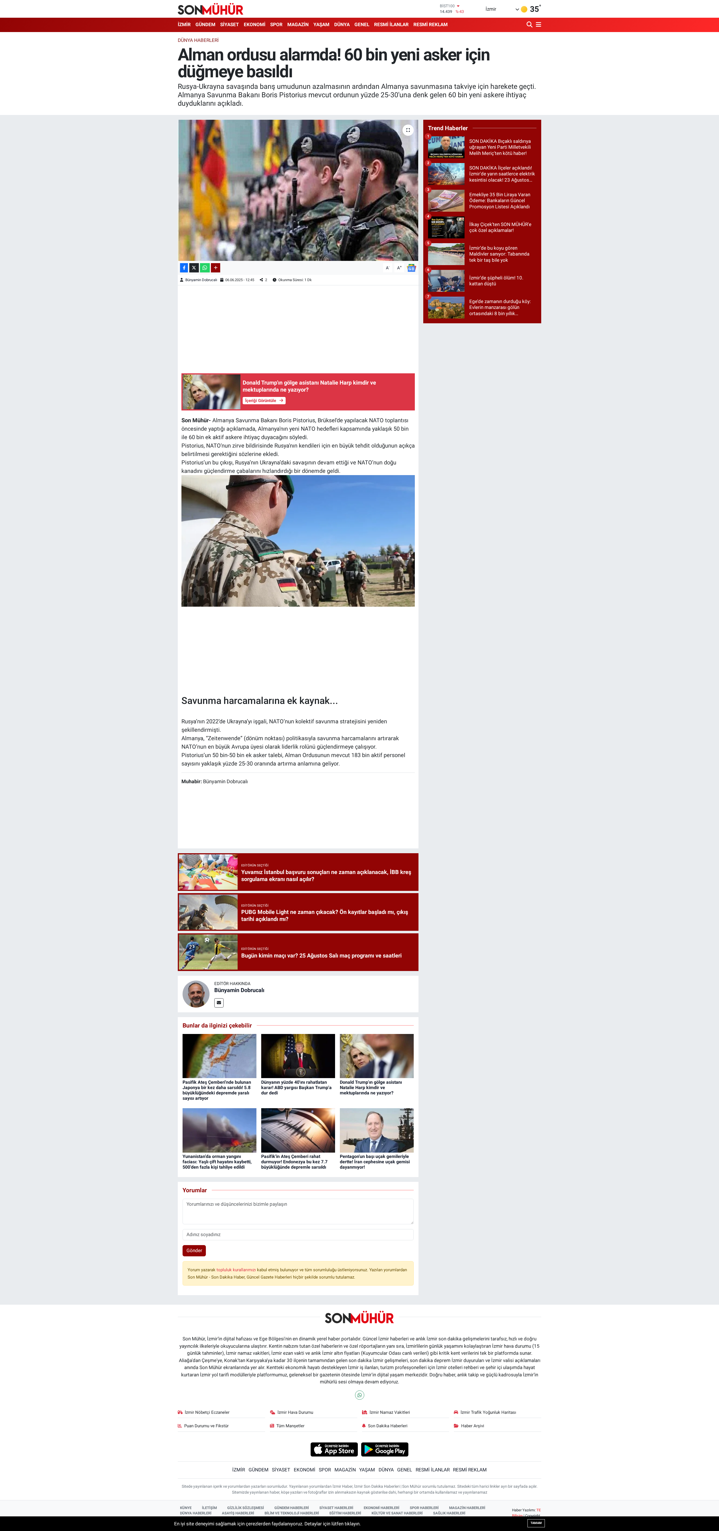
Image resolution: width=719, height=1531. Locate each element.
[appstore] (334, 1449)
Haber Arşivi (472, 1425)
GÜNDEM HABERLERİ (291, 1508)
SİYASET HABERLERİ (336, 1508)
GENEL (361, 24)
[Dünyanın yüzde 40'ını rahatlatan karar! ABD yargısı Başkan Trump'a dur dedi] (298, 1055)
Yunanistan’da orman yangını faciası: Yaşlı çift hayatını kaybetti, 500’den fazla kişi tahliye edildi (217, 1162)
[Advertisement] (298, 328)
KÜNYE (186, 1508)
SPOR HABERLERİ (424, 1508)
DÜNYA (342, 24)
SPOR (276, 24)
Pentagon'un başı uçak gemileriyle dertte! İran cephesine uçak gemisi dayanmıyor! (375, 1162)
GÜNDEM (205, 24)
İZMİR (184, 24)
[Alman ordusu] (298, 540)
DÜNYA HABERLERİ (195, 1513)
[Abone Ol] (411, 267)
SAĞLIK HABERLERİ (449, 1513)
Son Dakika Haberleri (388, 1425)
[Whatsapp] (359, 1395)
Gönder (194, 1250)
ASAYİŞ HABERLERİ (238, 1513)
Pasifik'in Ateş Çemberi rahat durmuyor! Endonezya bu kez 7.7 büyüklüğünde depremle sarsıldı (294, 1162)
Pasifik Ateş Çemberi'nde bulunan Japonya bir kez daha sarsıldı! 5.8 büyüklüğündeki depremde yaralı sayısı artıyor (217, 1090)
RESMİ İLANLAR (391, 24)
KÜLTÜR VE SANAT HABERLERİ (397, 1513)
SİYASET (229, 24)
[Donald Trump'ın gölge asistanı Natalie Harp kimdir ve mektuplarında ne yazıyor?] (377, 1055)
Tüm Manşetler (290, 1425)
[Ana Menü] (537, 25)
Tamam (536, 1523)
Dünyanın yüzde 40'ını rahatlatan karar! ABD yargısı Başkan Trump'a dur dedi (296, 1088)
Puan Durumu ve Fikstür (206, 1425)
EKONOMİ (254, 24)
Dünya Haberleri (198, 40)
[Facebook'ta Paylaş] (184, 267)
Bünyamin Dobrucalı (201, 280)
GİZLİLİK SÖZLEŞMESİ (245, 1508)
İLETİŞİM (209, 1508)
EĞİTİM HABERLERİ (345, 1513)
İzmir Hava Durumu (295, 1412)
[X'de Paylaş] (194, 267)
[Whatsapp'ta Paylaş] (205, 267)
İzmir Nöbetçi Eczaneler (207, 1412)
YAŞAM (321, 24)
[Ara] (530, 25)
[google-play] (385, 1449)
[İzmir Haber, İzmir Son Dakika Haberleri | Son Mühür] (211, 8)
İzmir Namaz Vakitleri (390, 1412)
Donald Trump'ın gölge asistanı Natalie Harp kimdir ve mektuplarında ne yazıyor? (371, 1088)
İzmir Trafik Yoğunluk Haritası (488, 1412)
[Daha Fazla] (215, 267)
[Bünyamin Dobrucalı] (196, 993)
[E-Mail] (219, 1003)
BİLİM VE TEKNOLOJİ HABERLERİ (292, 1513)
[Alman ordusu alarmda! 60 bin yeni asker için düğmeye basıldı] (298, 190)
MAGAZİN (298, 24)
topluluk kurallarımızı (237, 1269)
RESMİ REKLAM (430, 24)
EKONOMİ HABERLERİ (381, 1508)
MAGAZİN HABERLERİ (467, 1508)
